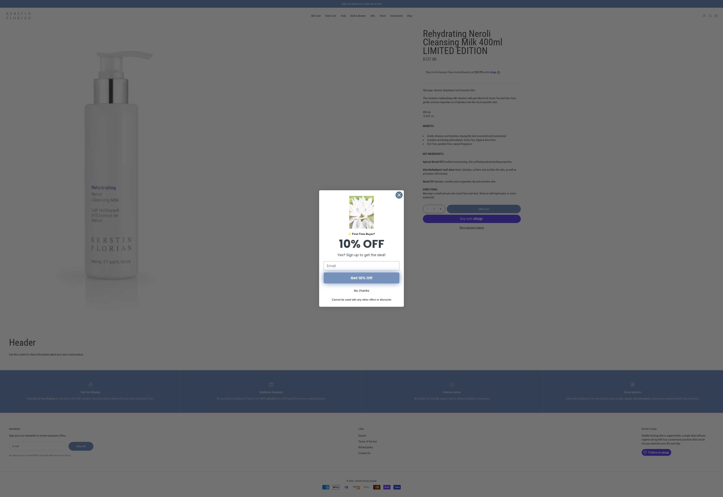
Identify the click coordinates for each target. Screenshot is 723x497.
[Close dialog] (399, 195)
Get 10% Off (361, 278)
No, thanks (361, 290)
